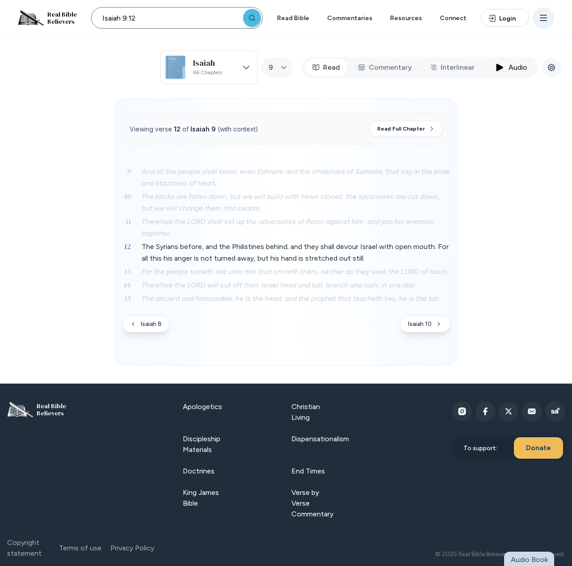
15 (127, 298)
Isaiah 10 (420, 324)
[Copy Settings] (551, 67)
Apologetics (202, 406)
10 (127, 196)
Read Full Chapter (401, 129)
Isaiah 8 (151, 324)
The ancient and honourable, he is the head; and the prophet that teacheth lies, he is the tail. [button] (291, 298)
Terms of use (80, 548)
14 (127, 285)
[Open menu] (543, 18)
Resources (406, 18)
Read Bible (293, 18)
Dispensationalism (320, 439)
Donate (538, 448)
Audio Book (529, 559)
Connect (453, 18)
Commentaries (349, 18)
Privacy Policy (132, 548)
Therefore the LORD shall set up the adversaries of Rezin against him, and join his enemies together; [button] (287, 227)
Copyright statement (24, 548)
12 (127, 246)
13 (127, 271)
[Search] (252, 18)
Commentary (390, 67)
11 (128, 221)
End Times (308, 471)
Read (331, 67)
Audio (518, 67)
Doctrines (198, 471)
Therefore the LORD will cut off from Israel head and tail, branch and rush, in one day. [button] (279, 285)
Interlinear (458, 67)
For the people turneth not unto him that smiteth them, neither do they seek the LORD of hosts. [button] (295, 271)
